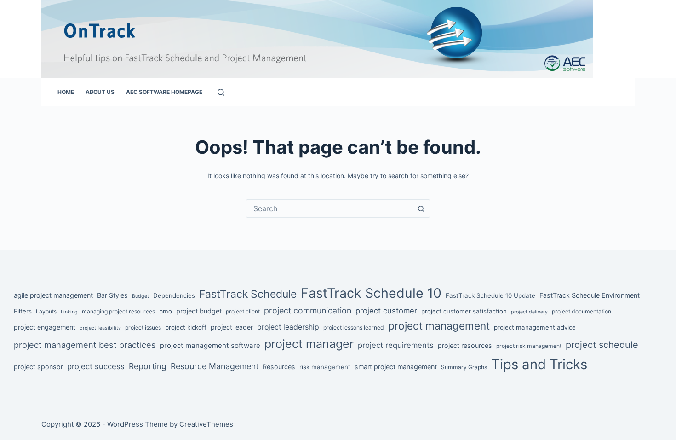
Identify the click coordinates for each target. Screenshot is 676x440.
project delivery (529, 312)
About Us (100, 91)
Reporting (147, 366)
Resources (279, 367)
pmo (165, 311)
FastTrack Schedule (248, 294)
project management (439, 325)
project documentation (581, 311)
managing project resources (118, 311)
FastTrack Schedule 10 (371, 293)
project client (243, 311)
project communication (307, 310)
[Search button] (421, 208)
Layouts (46, 311)
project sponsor (38, 367)
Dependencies (174, 295)
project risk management (528, 345)
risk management (324, 367)
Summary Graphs (464, 367)
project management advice (535, 327)
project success (96, 366)
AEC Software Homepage (164, 91)
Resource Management (214, 366)
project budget (199, 311)
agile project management (53, 295)
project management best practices (85, 345)
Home (65, 91)
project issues (143, 327)
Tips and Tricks (539, 364)
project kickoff (185, 327)
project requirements (396, 345)
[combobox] (329, 208)
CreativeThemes (206, 424)
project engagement (44, 327)
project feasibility (100, 328)
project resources (465, 345)
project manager (309, 344)
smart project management (396, 367)
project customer (386, 310)
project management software (210, 345)
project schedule (602, 344)
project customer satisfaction (464, 311)
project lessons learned (353, 327)
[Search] (221, 92)
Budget (140, 296)
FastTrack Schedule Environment (589, 295)
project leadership (288, 327)
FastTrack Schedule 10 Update (490, 295)
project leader (232, 327)
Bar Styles (112, 295)
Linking (69, 312)
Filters (23, 311)
